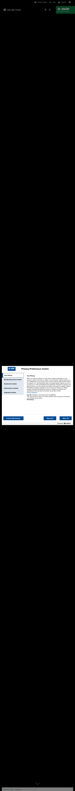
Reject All (50, 418)
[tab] (13, 375)
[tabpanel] (49, 389)
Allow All (66, 418)
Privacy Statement (32, 392)
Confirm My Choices (13, 418)
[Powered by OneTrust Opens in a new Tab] (64, 424)
